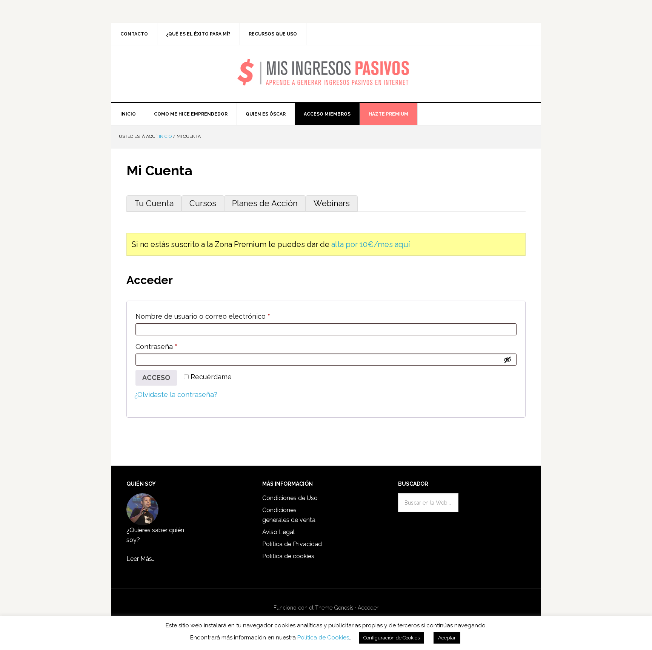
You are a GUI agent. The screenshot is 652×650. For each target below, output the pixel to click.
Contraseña (174, 346)
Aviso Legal (278, 532)
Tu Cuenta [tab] (154, 203)
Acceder (368, 608)
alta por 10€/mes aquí (370, 244)
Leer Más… (140, 558)
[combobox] (428, 502)
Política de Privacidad (292, 544)
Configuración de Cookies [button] (391, 638)
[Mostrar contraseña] (507, 359)
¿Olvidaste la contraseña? (175, 394)
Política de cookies (288, 556)
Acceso (156, 377)
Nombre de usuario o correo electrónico (220, 316)
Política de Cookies (323, 637)
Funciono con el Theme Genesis (314, 608)
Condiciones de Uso (290, 498)
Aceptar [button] (447, 638)
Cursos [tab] (202, 203)
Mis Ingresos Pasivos (326, 63)
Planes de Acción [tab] (265, 203)
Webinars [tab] (332, 203)
